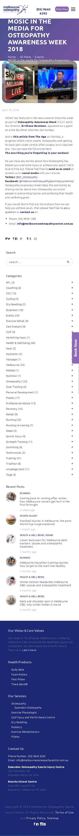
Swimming (12, 447)
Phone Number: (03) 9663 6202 (27, 756)
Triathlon (11, 463)
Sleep (9, 431)
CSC (8, 293)
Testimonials (13, 452)
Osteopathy (13, 381)
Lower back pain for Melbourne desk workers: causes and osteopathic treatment (43, 543)
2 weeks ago (27, 510)
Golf (8, 332)
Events (39, 56)
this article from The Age (29, 136)
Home (12, 56)
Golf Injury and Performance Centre (33, 717)
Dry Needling (14, 304)
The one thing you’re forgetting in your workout (37, 152)
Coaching (11, 288)
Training (11, 458)
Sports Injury (14, 436)
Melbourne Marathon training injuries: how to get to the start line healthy (44, 564)
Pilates (10, 398)
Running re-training (17, 425)
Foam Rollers (19, 674)
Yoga (9, 474)
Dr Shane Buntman (33, 125)
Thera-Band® (19, 684)
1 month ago (27, 529)
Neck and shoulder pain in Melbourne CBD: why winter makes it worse (44, 603)
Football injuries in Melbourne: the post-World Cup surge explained (46, 522)
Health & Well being (18, 343)
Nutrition (11, 376)
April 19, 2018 (10, 110)
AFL (8, 282)
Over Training (14, 387)
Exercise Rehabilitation (25, 732)
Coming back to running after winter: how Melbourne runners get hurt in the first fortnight (45, 501)
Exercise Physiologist (24, 712)
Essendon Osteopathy (28, 707)
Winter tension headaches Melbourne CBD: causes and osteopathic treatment (45, 583)
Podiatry (16, 727)
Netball (10, 370)
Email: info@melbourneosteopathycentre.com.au (38, 760)
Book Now (62, 9)
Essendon (12, 310)
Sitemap (53, 818)
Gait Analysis (14, 326)
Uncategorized (15, 469)
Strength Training (16, 442)
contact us (27, 212)
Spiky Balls (17, 669)
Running (11, 420)
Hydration (12, 354)
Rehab (10, 414)
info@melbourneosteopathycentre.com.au (45, 223)
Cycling (10, 299)
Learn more (29, 650)
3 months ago (28, 590)
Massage (11, 359)
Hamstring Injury (16, 337)
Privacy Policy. (36, 818)
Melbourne (12, 365)
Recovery (11, 409)
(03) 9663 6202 (43, 11)
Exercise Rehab (15, 321)
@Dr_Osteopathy (26, 177)
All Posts (25, 57)
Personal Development (20, 392)
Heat (9, 348)
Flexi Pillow (18, 679)
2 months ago (28, 552)
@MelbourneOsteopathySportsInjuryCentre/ (46, 181)
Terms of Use (64, 812)
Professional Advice (18, 403)
